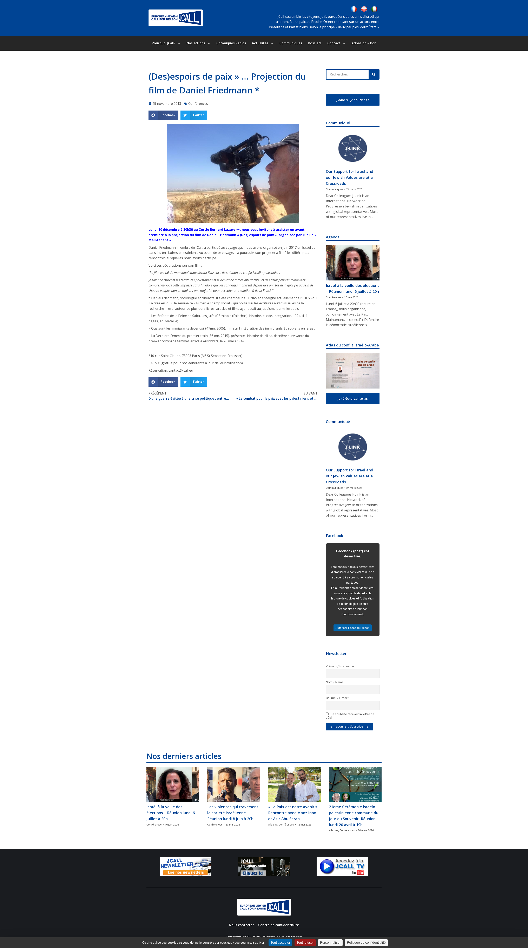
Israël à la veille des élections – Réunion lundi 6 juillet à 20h (352, 288)
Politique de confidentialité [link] (366, 942)
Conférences (198, 103)
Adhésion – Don (363, 43)
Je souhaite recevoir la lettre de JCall (350, 716)
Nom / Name (334, 682)
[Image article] (353, 148)
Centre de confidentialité (278, 925)
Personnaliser (330, 942)
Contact (333, 43)
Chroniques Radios (231, 43)
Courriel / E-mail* (337, 698)
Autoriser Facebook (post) (353, 627)
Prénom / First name (340, 666)
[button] (163, 115)
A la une (272, 824)
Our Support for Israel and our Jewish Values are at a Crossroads (349, 177)
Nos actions (195, 43)
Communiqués (290, 43)
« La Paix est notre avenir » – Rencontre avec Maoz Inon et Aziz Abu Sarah (294, 812)
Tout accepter (280, 942)
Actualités (260, 43)
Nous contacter (241, 925)
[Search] (374, 74)
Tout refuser (305, 942)
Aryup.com (294, 937)
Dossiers (315, 43)
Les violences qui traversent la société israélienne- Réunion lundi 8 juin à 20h (232, 812)
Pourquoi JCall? (163, 43)
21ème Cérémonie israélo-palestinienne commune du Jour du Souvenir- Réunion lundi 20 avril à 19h (353, 815)
